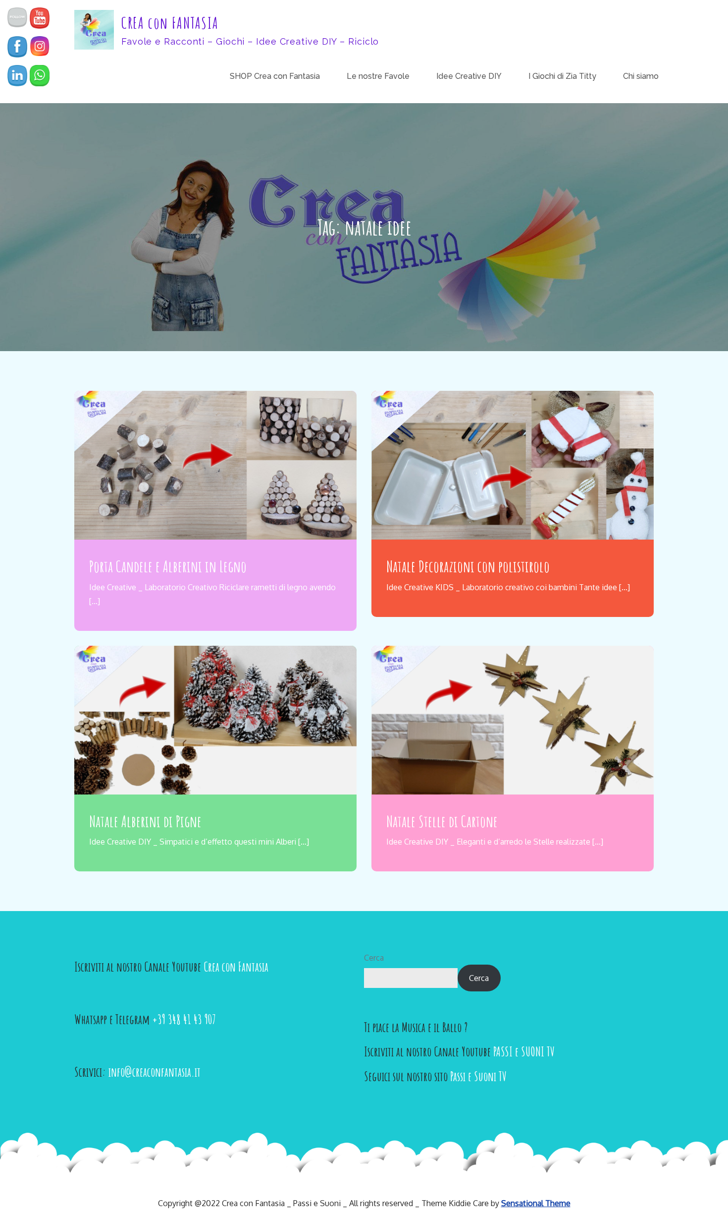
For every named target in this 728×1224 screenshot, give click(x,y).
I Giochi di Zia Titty (562, 76)
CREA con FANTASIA (169, 22)
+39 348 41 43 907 (184, 1019)
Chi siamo (641, 76)
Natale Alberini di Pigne (145, 821)
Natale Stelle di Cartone (442, 821)
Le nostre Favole (378, 76)
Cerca (374, 958)
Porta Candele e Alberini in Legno (168, 566)
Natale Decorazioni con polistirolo (468, 566)
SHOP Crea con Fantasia (275, 76)
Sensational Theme (536, 1203)
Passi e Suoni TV (478, 1076)
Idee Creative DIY (469, 76)
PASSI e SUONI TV (524, 1051)
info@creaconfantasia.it (154, 1072)
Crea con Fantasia (236, 967)
